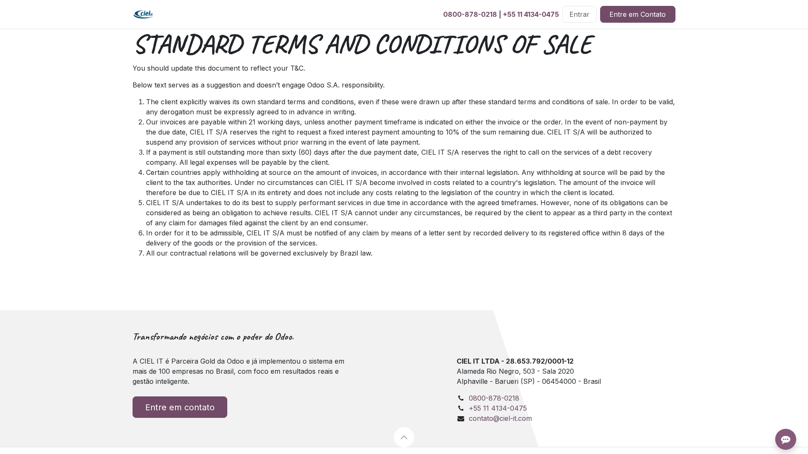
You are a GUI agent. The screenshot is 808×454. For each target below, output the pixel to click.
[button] (404, 437)
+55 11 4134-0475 (531, 14)
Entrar (579, 14)
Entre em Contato (637, 14)
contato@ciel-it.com (500, 418)
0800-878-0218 (470, 14)
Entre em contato (180, 407)
